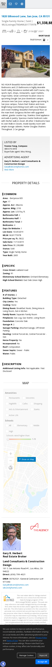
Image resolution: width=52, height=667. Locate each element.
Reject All (43, 655)
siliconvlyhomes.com (12, 587)
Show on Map (27, 459)
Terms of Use (12, 640)
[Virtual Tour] (22, 4)
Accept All (42, 661)
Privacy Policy (41, 637)
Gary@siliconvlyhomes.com (16, 166)
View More (9, 169)
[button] (2, 663)
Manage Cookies (26, 655)
